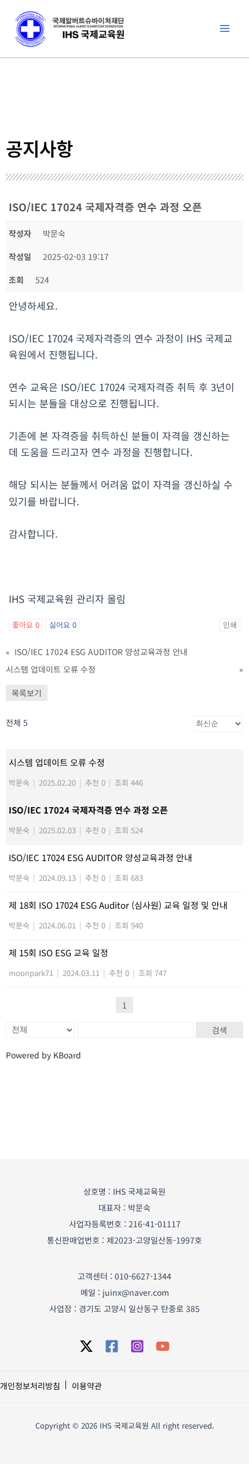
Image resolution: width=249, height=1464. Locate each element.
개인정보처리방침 (30, 1385)
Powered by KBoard (43, 1055)
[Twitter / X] (86, 1346)
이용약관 (87, 1385)
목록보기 (27, 693)
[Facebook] (112, 1346)
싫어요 (62, 624)
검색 (219, 1030)
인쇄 (230, 624)
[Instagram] (137, 1346)
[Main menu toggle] (224, 28)
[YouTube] (163, 1346)
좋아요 (25, 624)
